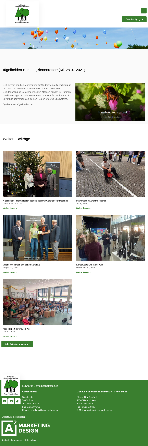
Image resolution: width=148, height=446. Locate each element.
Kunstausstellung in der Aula (89, 264)
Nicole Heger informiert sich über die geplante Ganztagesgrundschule (35, 200)
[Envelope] (11, 401)
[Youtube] (5, 401)
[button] (144, 11)
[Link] (18, 401)
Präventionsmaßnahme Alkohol (91, 200)
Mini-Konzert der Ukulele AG (16, 329)
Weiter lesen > (10, 208)
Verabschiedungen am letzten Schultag (21, 264)
